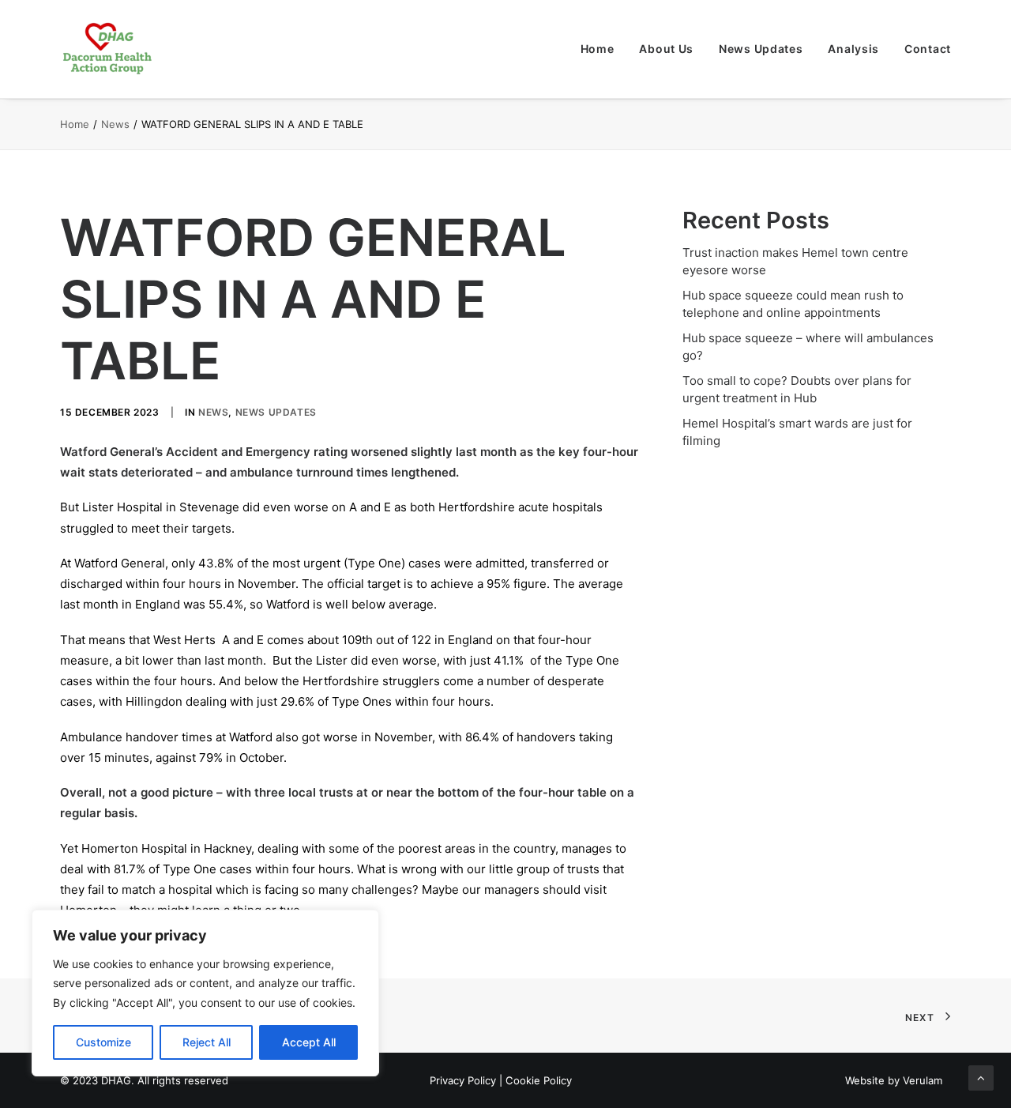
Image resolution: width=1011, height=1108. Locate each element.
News (115, 124)
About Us (666, 48)
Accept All (309, 1042)
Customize (103, 1042)
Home (597, 48)
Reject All (206, 1042)
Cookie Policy (539, 1080)
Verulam (922, 1080)
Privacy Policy (463, 1080)
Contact (927, 48)
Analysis (853, 48)
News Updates (760, 48)
